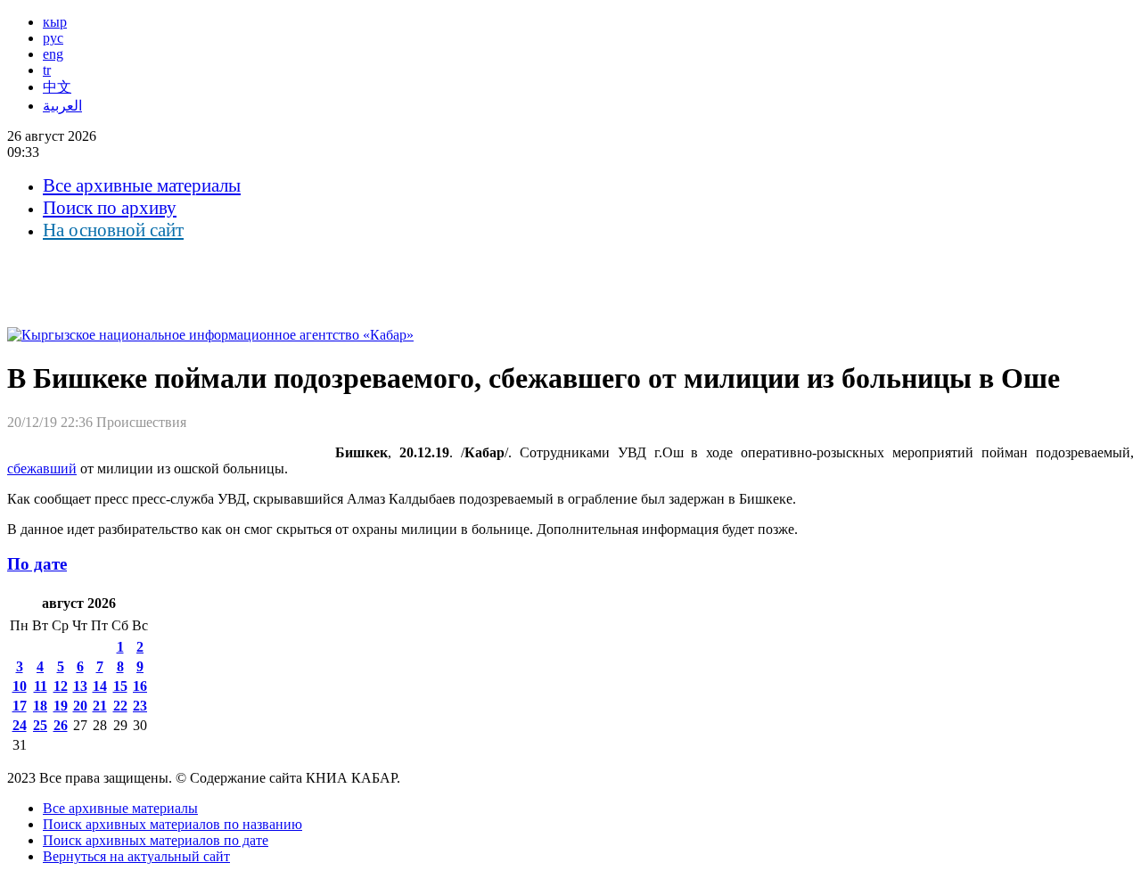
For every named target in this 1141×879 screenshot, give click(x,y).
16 (140, 686)
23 (140, 705)
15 (120, 686)
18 (40, 705)
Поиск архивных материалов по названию (172, 824)
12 (60, 686)
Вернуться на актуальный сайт (136, 856)
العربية (62, 105)
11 (40, 686)
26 (60, 725)
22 (120, 705)
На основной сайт (113, 230)
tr (47, 70)
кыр (55, 21)
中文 (57, 86)
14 (100, 686)
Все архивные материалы (142, 185)
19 (60, 705)
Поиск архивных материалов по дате (155, 840)
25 (40, 725)
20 (80, 705)
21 (100, 705)
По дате (37, 564)
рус (53, 37)
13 (80, 686)
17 (19, 705)
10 (19, 686)
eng (53, 54)
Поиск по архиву (109, 207)
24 (19, 725)
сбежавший (42, 468)
